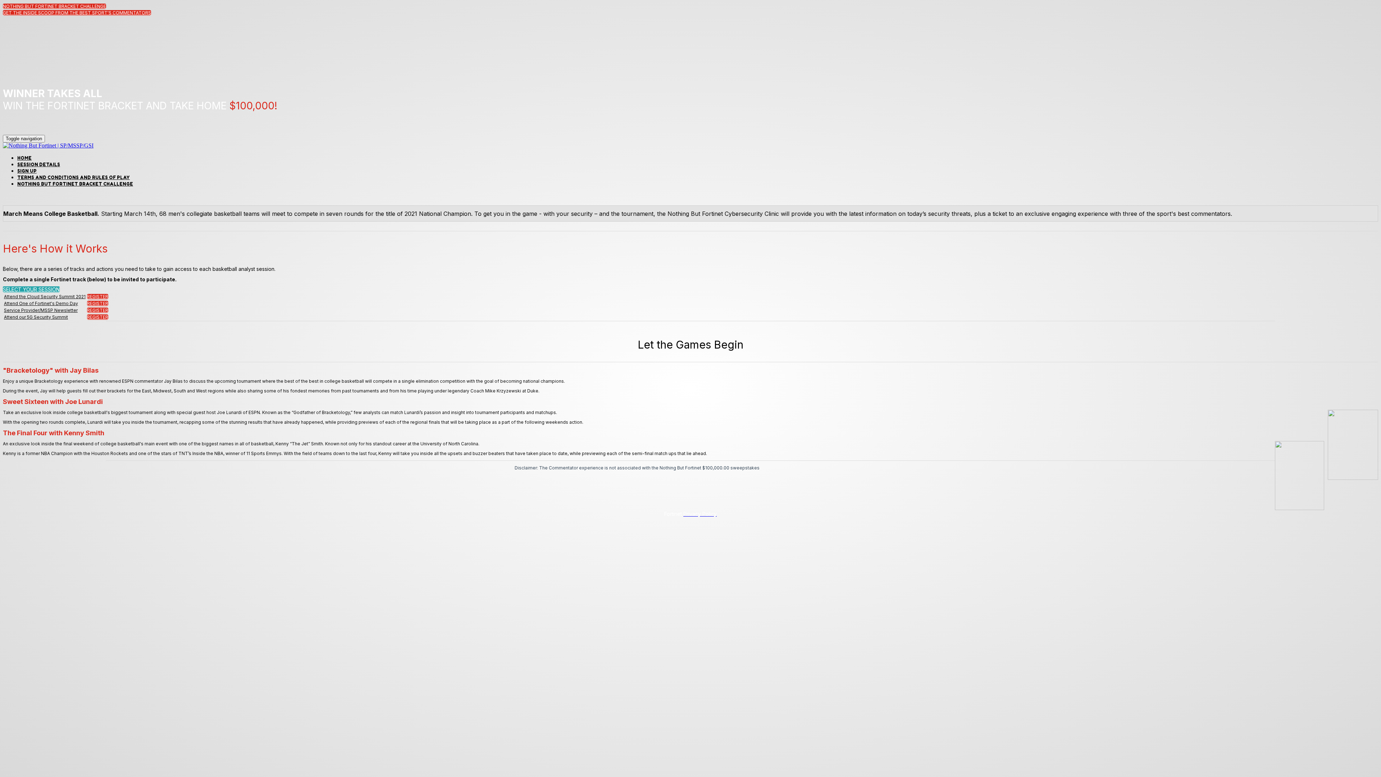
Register (97, 296)
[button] (54, 6)
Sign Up (27, 171)
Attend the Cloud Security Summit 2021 (45, 296)
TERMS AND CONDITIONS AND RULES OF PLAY (73, 177)
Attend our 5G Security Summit (36, 317)
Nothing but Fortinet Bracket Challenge (75, 184)
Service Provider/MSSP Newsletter (41, 310)
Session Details (38, 164)
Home (24, 158)
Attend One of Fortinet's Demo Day (41, 303)
